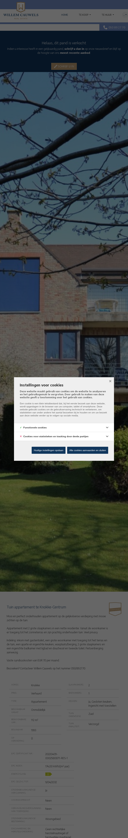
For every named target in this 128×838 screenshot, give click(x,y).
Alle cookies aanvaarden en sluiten (87, 450)
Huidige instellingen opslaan (48, 450)
